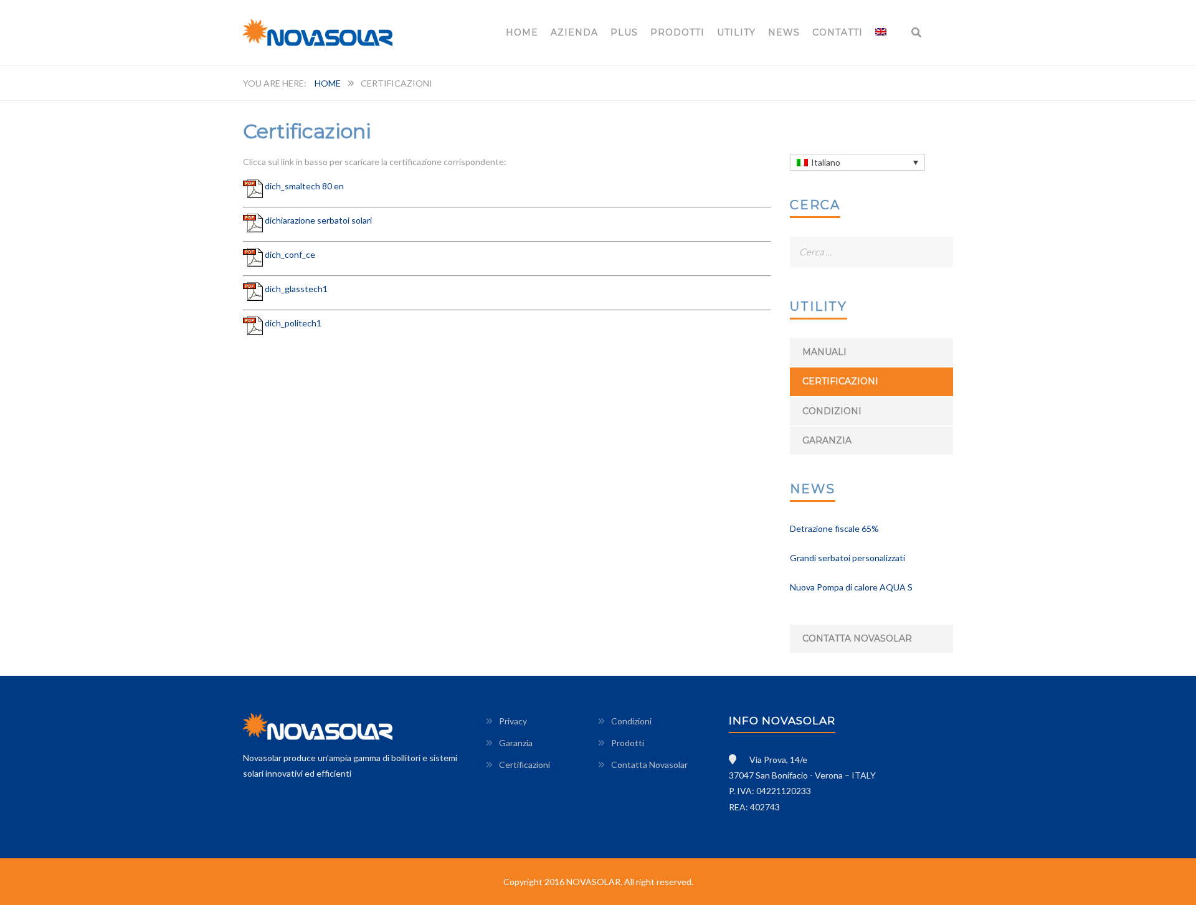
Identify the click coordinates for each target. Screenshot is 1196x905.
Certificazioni (840, 381)
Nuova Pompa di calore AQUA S (851, 587)
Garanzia (827, 440)
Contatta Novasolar (857, 638)
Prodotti (677, 32)
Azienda (574, 32)
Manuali (824, 352)
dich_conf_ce (290, 254)
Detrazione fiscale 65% (834, 528)
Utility (736, 32)
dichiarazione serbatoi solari (318, 220)
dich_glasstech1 (296, 288)
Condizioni (831, 411)
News (784, 32)
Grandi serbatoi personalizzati (847, 557)
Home (522, 32)
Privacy (513, 721)
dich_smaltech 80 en (304, 186)
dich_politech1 (293, 323)
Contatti (837, 32)
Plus (624, 32)
